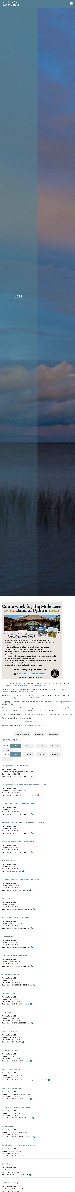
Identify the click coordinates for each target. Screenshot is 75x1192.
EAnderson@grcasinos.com (15, 698)
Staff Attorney (7, 1126)
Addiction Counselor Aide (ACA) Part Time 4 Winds (21, 879)
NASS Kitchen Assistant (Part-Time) (15, 917)
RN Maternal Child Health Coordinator (16, 1107)
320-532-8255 (34, 698)
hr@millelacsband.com (21, 685)
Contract (55, 746)
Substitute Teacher (9, 860)
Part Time (42, 746)
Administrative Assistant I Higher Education (18, 803)
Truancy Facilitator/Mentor (12, 974)
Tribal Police (39, 734)
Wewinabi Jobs (53, 734)
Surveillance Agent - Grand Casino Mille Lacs (18, 1145)
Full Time (29, 746)
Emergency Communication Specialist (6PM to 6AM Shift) (23, 822)
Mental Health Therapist (11, 1182)
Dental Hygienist (8, 1164)
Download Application (22, 734)
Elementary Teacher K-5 (11, 1031)
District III (55, 754)
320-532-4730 (40, 685)
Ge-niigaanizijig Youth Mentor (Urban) (16, 765)
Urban (7, 759)
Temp (7, 750)
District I (29, 754)
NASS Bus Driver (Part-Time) (12, 1069)
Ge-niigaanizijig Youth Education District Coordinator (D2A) (24, 784)
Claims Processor (8, 993)
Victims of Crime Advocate (12, 1088)
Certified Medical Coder (11, 1050)
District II (42, 754)
